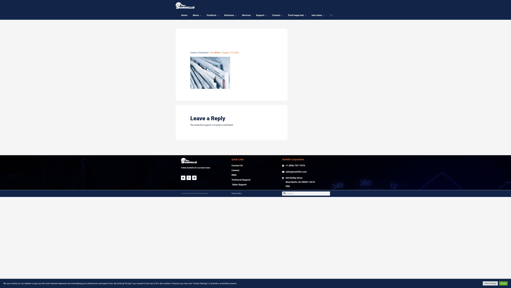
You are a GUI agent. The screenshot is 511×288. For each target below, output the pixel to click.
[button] (197, 15)
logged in (208, 125)
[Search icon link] (331, 15)
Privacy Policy (237, 193)
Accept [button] (503, 283)
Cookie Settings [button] (490, 283)
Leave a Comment (199, 52)
